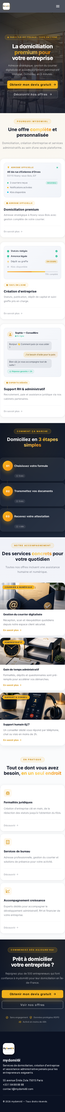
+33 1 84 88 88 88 (13, 1084)
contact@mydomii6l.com (18, 1089)
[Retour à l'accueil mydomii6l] (6, 6)
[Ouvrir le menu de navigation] (57, 6)
